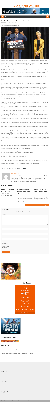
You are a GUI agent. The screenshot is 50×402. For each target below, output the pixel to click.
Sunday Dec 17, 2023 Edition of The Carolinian (8, 190)
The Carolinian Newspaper (25, 5)
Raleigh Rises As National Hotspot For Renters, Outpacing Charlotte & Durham (17, 353)
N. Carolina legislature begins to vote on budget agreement (24, 191)
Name (3, 227)
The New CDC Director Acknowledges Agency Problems (13, 351)
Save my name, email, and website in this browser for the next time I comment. (6, 246)
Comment (4, 214)
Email (3, 232)
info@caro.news (4, 371)
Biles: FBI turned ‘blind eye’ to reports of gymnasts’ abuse (38, 205)
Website (4, 237)
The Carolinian (15, 173)
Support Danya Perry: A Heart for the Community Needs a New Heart (40, 191)
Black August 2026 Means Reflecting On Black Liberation (13, 349)
